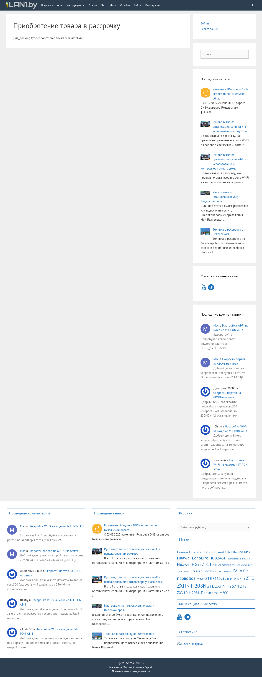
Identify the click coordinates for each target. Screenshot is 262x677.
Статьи (93, 5)
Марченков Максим (120, 667)
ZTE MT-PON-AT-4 (235, 579)
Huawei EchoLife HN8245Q (239, 558)
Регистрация (152, 5)
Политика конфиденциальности (131, 671)
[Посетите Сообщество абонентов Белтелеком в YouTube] (203, 288)
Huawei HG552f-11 (194, 564)
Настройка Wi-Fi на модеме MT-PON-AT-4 (231, 464)
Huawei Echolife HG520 (195, 552)
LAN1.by (139, 663)
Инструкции (74, 5)
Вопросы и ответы (52, 5)
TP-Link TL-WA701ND (241, 565)
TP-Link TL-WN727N (203, 571)
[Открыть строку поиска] (252, 5)
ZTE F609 (200, 579)
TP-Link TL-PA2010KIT (222, 565)
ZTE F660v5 (214, 578)
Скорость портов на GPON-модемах (53, 551)
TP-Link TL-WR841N (223, 571)
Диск (113, 5)
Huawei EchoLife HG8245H (202, 558)
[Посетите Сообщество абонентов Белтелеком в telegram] (211, 288)
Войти (137, 5)
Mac (216, 325)
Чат (103, 5)
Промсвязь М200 (214, 592)
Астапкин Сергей (143, 667)
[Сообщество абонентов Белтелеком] (21, 5)
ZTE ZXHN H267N (223, 586)
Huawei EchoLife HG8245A (232, 552)
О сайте (125, 5)
